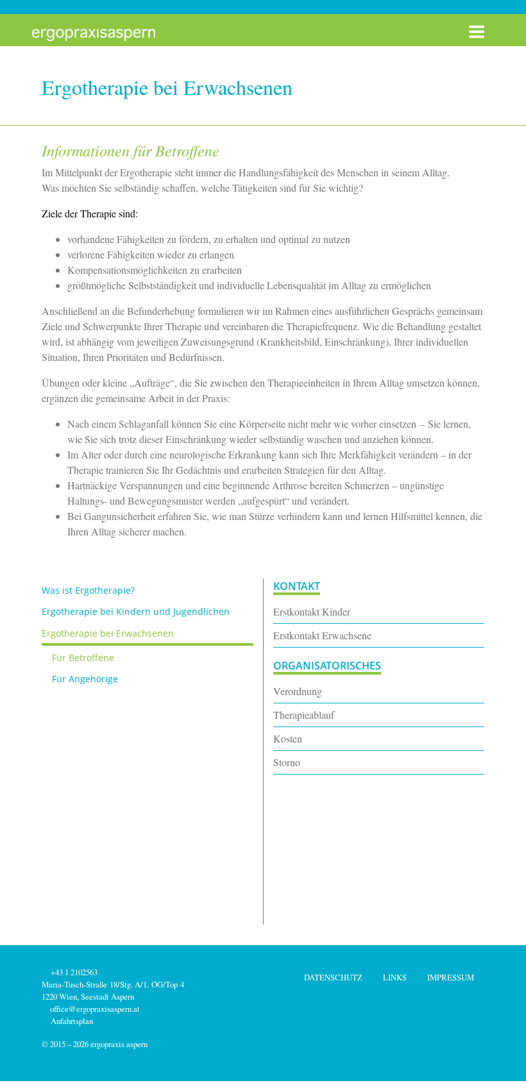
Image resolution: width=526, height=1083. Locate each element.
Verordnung (297, 691)
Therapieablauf (303, 714)
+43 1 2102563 (73, 972)
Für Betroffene (83, 657)
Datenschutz (333, 977)
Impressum (450, 977)
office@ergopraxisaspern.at (95, 1008)
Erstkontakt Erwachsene (322, 635)
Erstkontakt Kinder (311, 611)
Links (395, 977)
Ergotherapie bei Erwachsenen (108, 633)
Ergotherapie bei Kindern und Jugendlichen (136, 611)
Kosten (287, 738)
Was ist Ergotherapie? (88, 590)
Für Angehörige (85, 679)
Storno (286, 762)
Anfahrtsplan (70, 1021)
